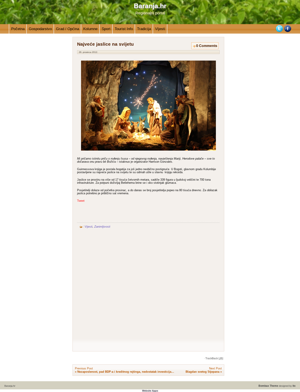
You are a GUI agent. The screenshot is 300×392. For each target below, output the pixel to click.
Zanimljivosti (102, 226)
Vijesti (160, 29)
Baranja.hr (150, 5)
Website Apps (150, 390)
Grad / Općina (67, 29)
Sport (106, 29)
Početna (18, 29)
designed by (277, 386)
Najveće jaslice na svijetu (105, 44)
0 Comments (206, 46)
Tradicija (144, 29)
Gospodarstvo (40, 29)
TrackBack (214, 358)
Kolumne (90, 29)
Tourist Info (124, 29)
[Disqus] (148, 288)
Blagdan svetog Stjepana (202, 371)
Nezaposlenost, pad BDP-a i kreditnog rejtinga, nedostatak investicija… (125, 371)
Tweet (81, 200)
